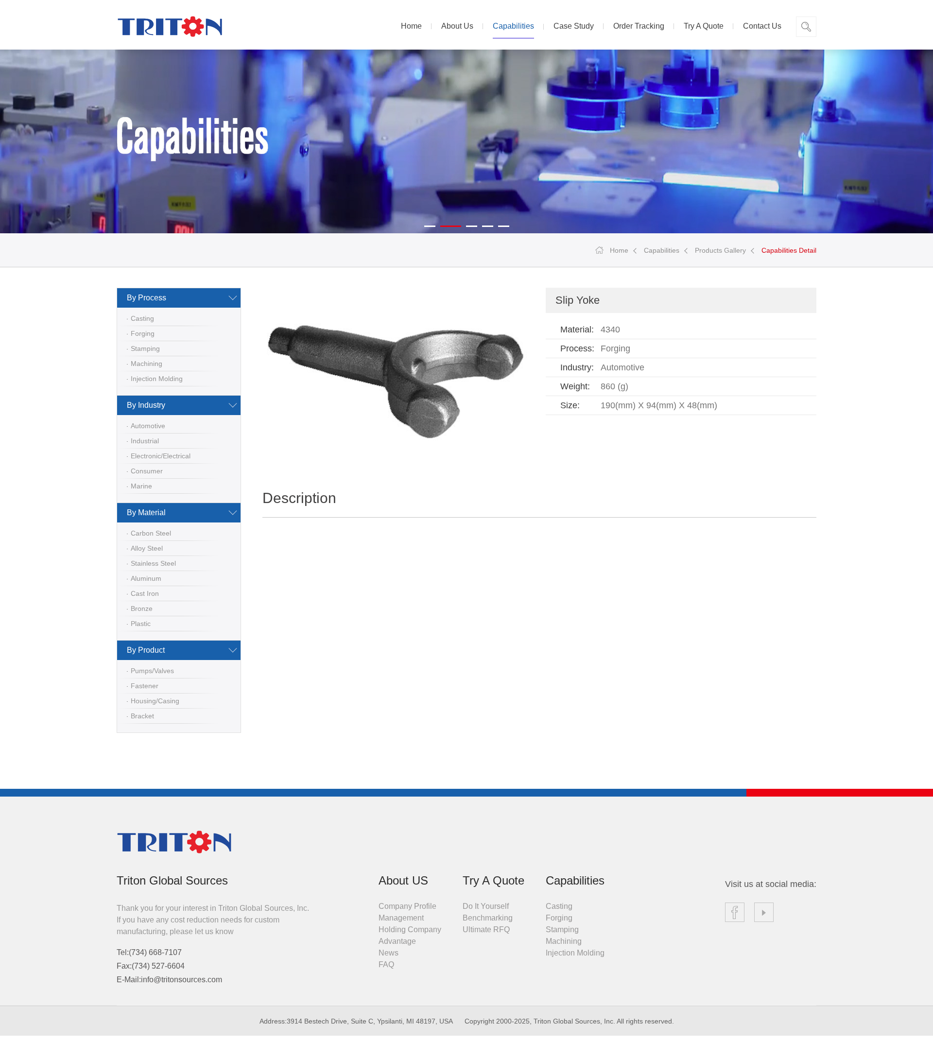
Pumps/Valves (152, 671)
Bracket (142, 716)
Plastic (141, 623)
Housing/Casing (155, 701)
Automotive (148, 426)
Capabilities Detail (788, 250)
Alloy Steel (147, 548)
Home (411, 26)
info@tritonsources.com (181, 979)
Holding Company (410, 929)
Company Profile (407, 906)
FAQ (386, 964)
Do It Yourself (486, 906)
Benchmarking (488, 918)
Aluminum (146, 578)
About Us (457, 26)
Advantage (397, 941)
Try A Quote (704, 26)
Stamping (145, 348)
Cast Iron (145, 593)
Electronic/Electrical (160, 456)
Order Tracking (638, 26)
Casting (142, 318)
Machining (146, 363)
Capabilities (513, 26)
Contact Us (762, 26)
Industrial (145, 441)
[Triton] (170, 27)
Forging (143, 333)
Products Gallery (720, 250)
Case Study (573, 26)
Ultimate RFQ (486, 929)
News (388, 953)
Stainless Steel (153, 563)
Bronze (142, 608)
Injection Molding (157, 378)
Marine (141, 486)
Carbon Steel (151, 533)
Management (401, 918)
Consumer (147, 471)
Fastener (144, 686)
